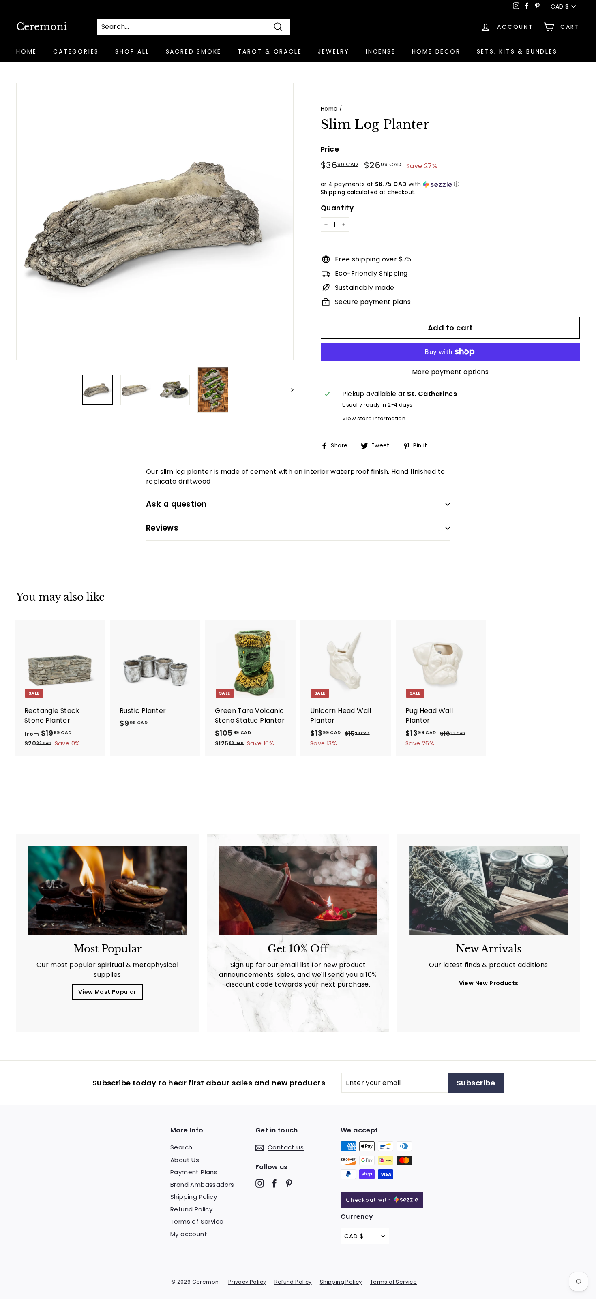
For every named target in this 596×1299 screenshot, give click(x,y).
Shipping (333, 192)
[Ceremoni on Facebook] (274, 1183)
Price (330, 149)
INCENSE (381, 51)
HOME (26, 51)
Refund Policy (191, 1209)
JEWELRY (333, 51)
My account (188, 1234)
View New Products (489, 983)
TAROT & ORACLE (270, 51)
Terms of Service (196, 1221)
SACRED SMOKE (194, 51)
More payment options (450, 372)
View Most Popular (107, 992)
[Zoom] (155, 221)
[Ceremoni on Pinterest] (289, 1183)
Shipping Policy (193, 1196)
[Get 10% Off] (298, 890)
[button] (450, 184)
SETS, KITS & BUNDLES (517, 51)
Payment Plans (193, 1172)
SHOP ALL (132, 51)
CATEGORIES (76, 51)
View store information (373, 418)
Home (329, 109)
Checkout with (370, 1200)
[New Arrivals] (488, 890)
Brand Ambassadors (202, 1184)
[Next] (288, 390)
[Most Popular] (107, 890)
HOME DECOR (436, 51)
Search (181, 1147)
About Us (184, 1160)
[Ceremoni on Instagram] (259, 1183)
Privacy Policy (247, 1282)
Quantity (337, 208)
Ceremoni (41, 26)
